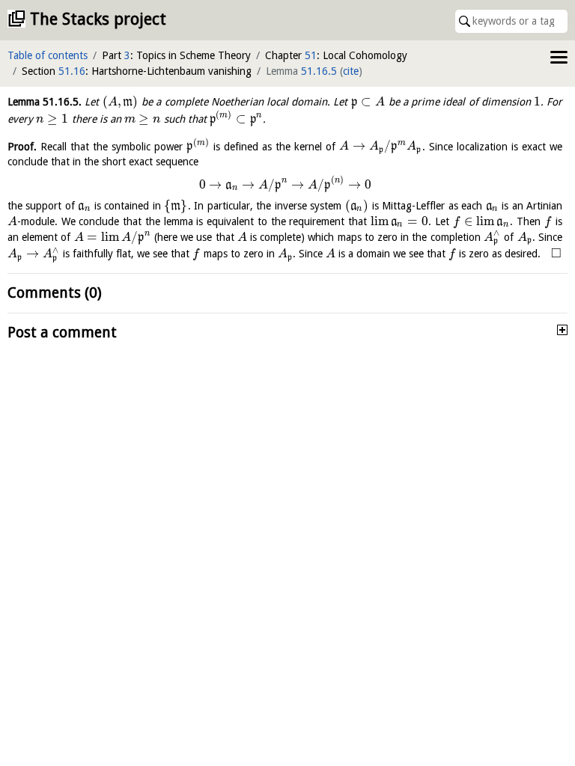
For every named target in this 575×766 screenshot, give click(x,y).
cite (351, 71)
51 (311, 55)
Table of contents (47, 55)
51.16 (71, 71)
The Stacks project (98, 19)
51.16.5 (319, 71)
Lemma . (44, 102)
